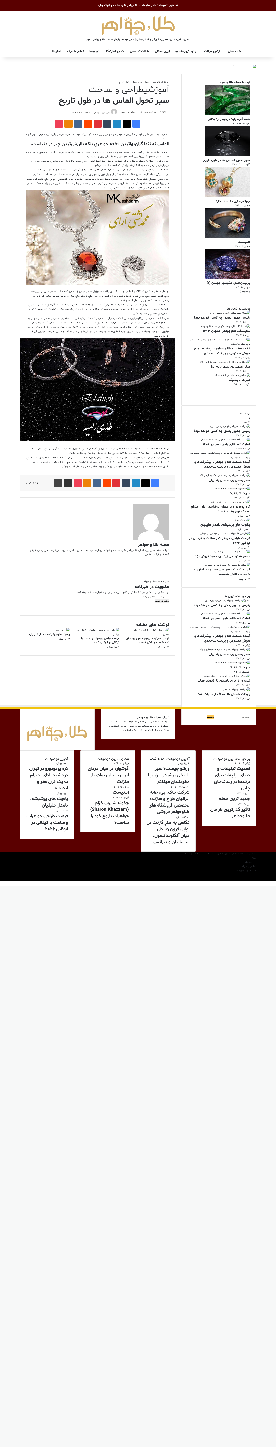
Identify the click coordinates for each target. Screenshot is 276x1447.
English (56, 51)
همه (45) (245, 292)
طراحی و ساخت (116, 90)
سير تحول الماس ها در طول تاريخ (226, 160)
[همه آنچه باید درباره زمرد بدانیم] (227, 114)
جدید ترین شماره (185, 51)
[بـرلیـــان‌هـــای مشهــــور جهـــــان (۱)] (227, 278)
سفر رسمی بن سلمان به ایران (229, 366)
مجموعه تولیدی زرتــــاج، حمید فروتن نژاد (222, 556)
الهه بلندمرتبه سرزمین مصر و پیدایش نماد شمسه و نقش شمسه (147, 640)
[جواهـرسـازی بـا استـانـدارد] (227, 196)
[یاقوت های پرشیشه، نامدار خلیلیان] (62, 630)
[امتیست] (227, 237)
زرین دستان (162, 51)
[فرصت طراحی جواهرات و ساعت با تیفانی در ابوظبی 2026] (97, 634)
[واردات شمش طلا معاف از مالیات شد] (236, 689)
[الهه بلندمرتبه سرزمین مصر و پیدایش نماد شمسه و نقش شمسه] (147, 634)
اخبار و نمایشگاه (114, 51)
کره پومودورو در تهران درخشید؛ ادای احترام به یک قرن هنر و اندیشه (220, 509)
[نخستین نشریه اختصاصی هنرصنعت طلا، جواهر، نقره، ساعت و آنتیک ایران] (138, 25)
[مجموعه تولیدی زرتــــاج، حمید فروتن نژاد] (232, 552)
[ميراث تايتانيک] (232, 375)
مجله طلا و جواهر (102, 112)
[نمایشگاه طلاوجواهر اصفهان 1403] (225, 326)
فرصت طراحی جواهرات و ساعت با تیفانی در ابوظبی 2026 (100, 640)
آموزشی (159, 82)
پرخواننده (245, 414)
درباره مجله (250, 862)
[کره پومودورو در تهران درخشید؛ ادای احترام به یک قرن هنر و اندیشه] (230, 502)
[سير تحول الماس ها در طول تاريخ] (227, 155)
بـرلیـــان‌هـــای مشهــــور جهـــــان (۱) (228, 283)
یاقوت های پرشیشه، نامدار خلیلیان (49, 634)
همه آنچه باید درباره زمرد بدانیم (228, 119)
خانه (166, 82)
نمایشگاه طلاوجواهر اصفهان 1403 (226, 331)
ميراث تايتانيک (239, 380)
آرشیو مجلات (212, 51)
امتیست (244, 242)
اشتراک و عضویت (246, 870)
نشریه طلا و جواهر (193, 854)
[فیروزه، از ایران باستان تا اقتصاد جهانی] (226, 676)
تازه (248, 418)
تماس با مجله (75, 51)
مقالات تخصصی (139, 51)
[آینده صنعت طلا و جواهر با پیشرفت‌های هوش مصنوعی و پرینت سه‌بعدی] (219, 344)
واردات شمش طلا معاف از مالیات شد (224, 694)
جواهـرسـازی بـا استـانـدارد (233, 201)
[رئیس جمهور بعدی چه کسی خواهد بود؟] (230, 313)
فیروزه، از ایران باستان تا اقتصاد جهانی (223, 680)
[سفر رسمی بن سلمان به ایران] (225, 362)
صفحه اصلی (235, 51)
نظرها (247, 422)
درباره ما (94, 51)
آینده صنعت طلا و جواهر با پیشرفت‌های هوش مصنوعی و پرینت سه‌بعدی (222, 351)
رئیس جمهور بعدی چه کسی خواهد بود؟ (222, 317)
